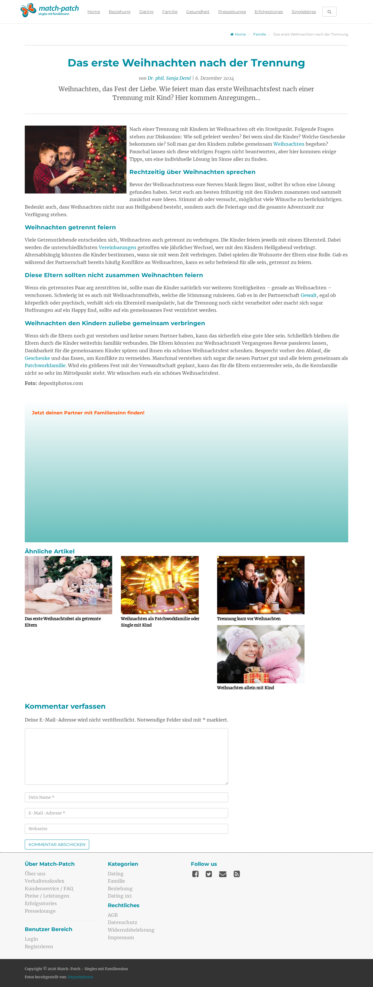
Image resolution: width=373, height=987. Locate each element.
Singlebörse (304, 11)
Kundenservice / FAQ (49, 888)
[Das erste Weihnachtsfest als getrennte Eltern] (68, 585)
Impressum (121, 937)
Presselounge (232, 11)
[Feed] (236, 874)
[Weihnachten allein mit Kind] (261, 654)
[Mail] (223, 874)
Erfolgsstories (269, 11)
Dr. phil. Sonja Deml (169, 78)
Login (31, 939)
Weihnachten (289, 144)
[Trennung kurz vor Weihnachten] (261, 585)
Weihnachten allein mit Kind (245, 687)
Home (93, 11)
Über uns (35, 874)
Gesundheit (198, 11)
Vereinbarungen (117, 247)
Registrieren (39, 946)
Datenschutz (122, 922)
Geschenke (37, 358)
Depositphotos (80, 977)
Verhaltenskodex (44, 881)
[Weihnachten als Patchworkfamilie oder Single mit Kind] (164, 585)
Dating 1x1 (120, 896)
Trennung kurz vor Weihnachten (249, 618)
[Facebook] (195, 874)
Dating (146, 11)
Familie (169, 11)
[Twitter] (208, 874)
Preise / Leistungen (47, 896)
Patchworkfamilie (45, 365)
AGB (113, 915)
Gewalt (309, 295)
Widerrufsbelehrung (131, 930)
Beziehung (120, 11)
